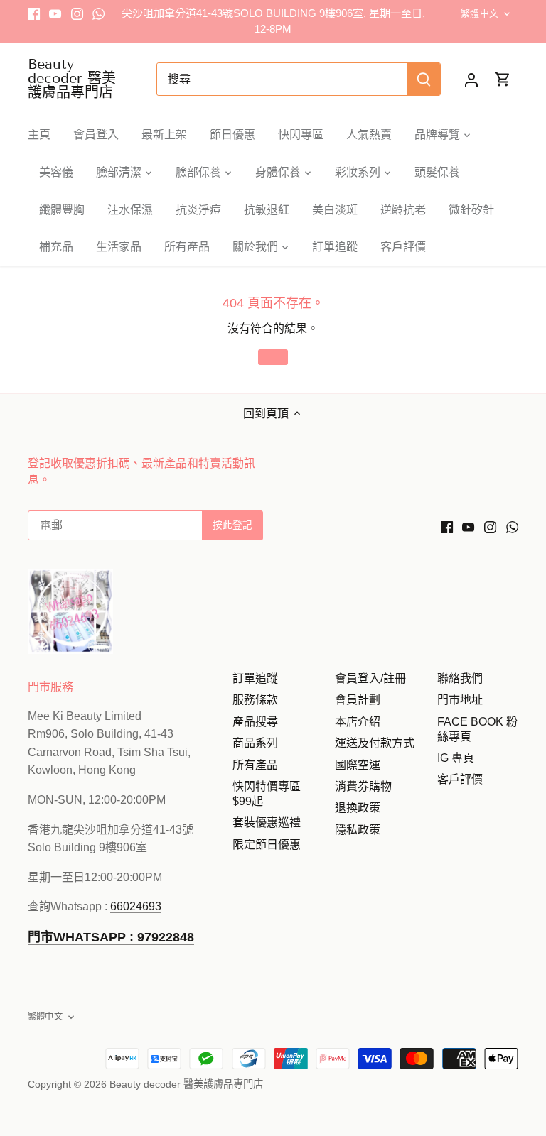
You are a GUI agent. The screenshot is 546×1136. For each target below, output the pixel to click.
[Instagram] (77, 13)
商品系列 (255, 743)
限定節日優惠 (266, 845)
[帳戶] (471, 79)
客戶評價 (460, 779)
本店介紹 (357, 722)
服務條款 (255, 700)
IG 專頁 (455, 758)
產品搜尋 (255, 722)
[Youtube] (55, 13)
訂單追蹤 (255, 678)
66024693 (135, 906)
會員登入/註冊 (370, 678)
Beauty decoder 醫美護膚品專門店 (72, 78)
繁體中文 (479, 13)
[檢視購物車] (502, 79)
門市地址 (460, 700)
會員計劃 (357, 700)
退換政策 (357, 808)
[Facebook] (34, 13)
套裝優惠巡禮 (266, 822)
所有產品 (255, 765)
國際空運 (357, 765)
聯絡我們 (460, 678)
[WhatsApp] (98, 13)
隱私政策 (357, 830)
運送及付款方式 (374, 743)
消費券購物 (363, 786)
